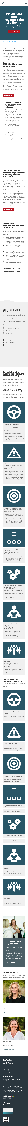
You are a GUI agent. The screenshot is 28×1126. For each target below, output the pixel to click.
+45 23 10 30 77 (6, 1014)
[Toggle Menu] (26, 3)
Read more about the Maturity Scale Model (12, 270)
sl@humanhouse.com (8, 1012)
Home (4, 41)
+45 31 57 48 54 (6, 1050)
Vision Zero (14, 41)
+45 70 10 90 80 (6, 1062)
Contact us (14, 31)
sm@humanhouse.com (8, 1049)
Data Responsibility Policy (18, 1086)
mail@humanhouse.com (8, 1063)
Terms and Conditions (7, 1086)
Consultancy (8, 41)
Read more (11, 962)
